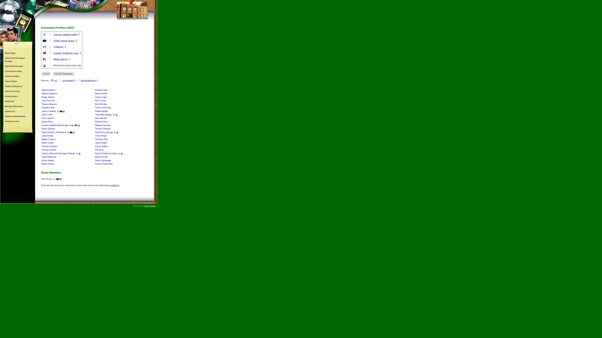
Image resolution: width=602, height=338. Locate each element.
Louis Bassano (48, 100)
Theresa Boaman (49, 104)
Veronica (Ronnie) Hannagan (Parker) (58, 153)
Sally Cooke (47, 114)
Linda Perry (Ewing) (104, 132)
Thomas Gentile (49, 150)
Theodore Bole (48, 107)
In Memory (9, 101)
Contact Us (10, 111)
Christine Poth (101, 139)
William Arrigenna (49, 93)
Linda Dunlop (47, 136)
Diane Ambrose (48, 90)
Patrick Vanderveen (104, 164)
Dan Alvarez (47, 179)
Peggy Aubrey (48, 97)
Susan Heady (48, 160)
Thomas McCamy (103, 107)
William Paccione (103, 125)
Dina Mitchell (101, 118)
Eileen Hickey (48, 164)
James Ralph (101, 143)
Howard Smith (101, 157)
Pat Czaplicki (48, 118)
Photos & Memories (13, 86)
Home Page (10, 53)
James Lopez (101, 97)
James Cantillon (49, 111)
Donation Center (12, 121)
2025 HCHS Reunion (14, 66)
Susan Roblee (101, 146)
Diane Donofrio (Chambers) (54, 132)
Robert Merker (101, 111)
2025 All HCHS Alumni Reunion (15, 59)
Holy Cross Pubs (12, 91)
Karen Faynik (48, 143)
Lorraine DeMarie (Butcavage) (55, 125)
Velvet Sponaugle (103, 160)
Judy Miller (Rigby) (103, 114)
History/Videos (11, 96)
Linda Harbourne (49, 157)
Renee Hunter (101, 93)
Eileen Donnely (48, 129)
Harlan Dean (47, 121)
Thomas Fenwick (49, 146)
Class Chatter (11, 81)
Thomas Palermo (103, 129)
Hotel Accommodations (15, 116)
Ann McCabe (101, 104)
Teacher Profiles (12, 76)
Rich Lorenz (100, 100)
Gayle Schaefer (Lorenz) (106, 153)
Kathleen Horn (101, 90)
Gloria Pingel (101, 136)
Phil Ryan (99, 150)
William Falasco (49, 139)
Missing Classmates (14, 106)
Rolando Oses (101, 121)
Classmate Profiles (13, 71)
